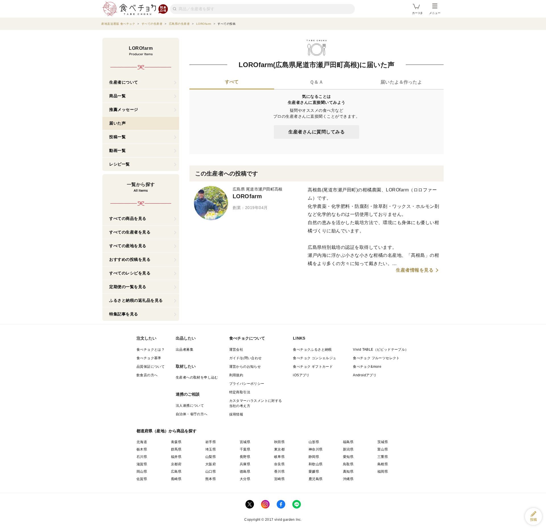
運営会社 (236, 350)
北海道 (141, 442)
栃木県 (141, 449)
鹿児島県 (316, 479)
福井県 (176, 457)
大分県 (245, 479)
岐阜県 (279, 457)
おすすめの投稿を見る (129, 259)
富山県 (382, 449)
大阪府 (210, 464)
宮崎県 (279, 479)
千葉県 (245, 449)
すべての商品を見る (127, 218)
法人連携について (190, 406)
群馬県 (176, 449)
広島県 (176, 472)
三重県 (382, 457)
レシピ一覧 (119, 164)
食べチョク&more (367, 367)
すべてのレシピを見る (129, 273)
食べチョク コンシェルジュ (314, 358)
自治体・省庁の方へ (192, 414)
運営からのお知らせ (245, 367)
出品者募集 (184, 350)
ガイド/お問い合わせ (245, 358)
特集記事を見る (123, 314)
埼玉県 (210, 449)
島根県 (382, 464)
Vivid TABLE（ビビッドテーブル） (380, 350)
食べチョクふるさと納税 (312, 350)
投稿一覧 (117, 137)
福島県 (348, 442)
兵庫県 (245, 464)
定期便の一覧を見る (127, 286)
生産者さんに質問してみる (316, 131)
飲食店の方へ (147, 375)
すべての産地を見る (127, 245)
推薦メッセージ (123, 109)
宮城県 (245, 442)
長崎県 (176, 479)
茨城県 (382, 442)
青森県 (176, 442)
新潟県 (348, 449)
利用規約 (236, 375)
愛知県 (348, 457)
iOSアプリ (301, 375)
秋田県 (279, 442)
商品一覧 (117, 96)
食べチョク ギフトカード (313, 367)
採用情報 (236, 414)
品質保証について (150, 367)
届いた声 (117, 123)
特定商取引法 (239, 392)
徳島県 (245, 472)
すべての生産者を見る (129, 232)
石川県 (141, 457)
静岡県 (314, 457)
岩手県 (210, 442)
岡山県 (141, 472)
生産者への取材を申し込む (197, 377)
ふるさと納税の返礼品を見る (136, 300)
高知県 (348, 472)
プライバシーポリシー (246, 384)
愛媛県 (314, 472)
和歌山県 (316, 464)
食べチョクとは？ (150, 350)
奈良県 (279, 464)
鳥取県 (348, 464)
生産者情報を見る (414, 270)
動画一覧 (117, 150)
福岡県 (382, 472)
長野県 (245, 457)
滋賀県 (141, 464)
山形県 (314, 442)
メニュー (434, 13)
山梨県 (210, 457)
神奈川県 (316, 449)
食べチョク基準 (148, 358)
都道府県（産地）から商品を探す (166, 431)
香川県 (279, 472)
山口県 (210, 472)
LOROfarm (247, 196)
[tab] (231, 82)
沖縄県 (348, 479)
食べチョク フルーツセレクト (376, 358)
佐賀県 (141, 479)
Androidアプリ (365, 375)
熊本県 (210, 479)
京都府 (176, 464)
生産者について (123, 82)
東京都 (279, 449)
